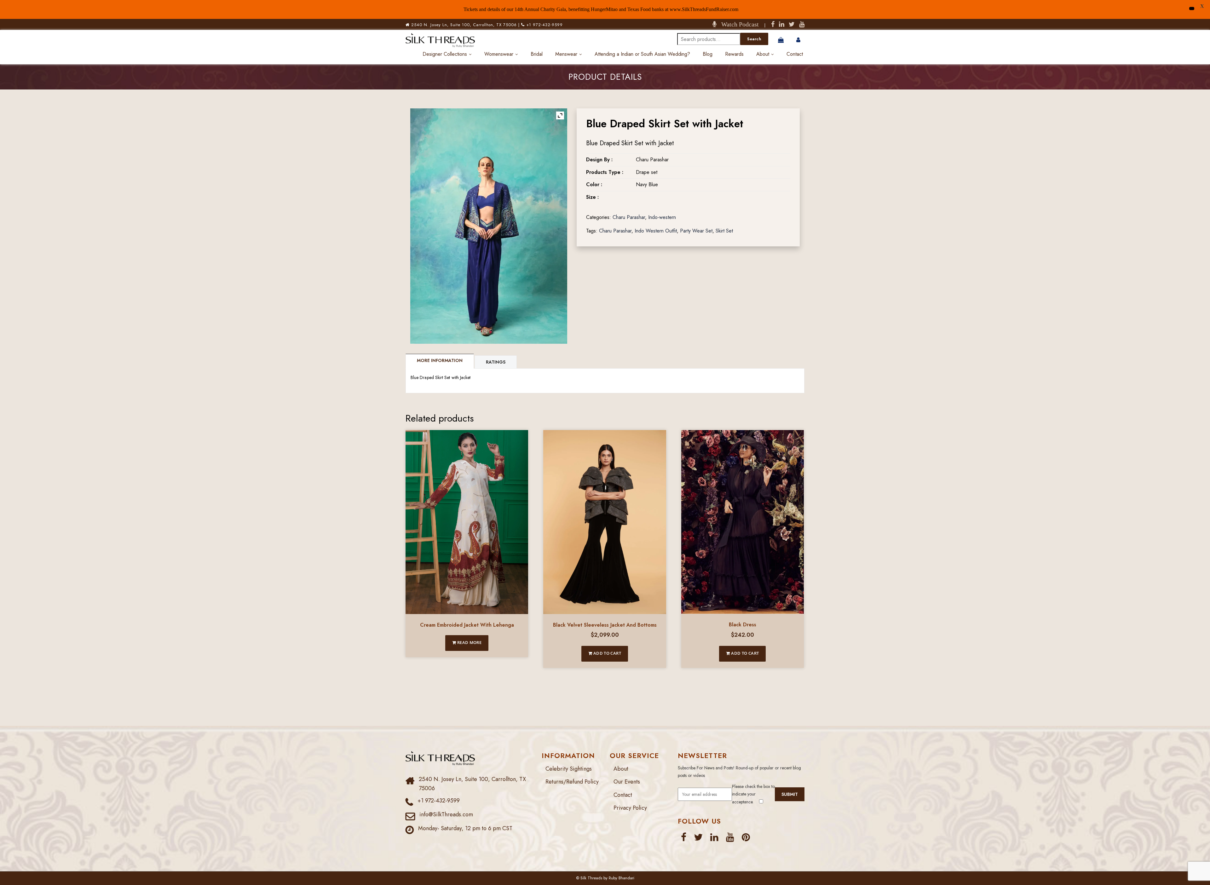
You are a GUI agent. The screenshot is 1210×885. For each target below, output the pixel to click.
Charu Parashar (629, 217)
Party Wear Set (696, 230)
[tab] (440, 361)
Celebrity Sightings (568, 769)
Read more (468, 642)
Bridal (537, 54)
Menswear (566, 54)
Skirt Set (724, 230)
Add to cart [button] (606, 653)
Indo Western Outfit (656, 230)
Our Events (627, 782)
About (762, 54)
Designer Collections (445, 54)
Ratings (495, 362)
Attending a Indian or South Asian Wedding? (642, 54)
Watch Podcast (738, 24)
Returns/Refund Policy (572, 782)
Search (754, 39)
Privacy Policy (630, 808)
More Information (440, 360)
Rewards (734, 54)
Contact (794, 54)
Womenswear (498, 54)
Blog (707, 54)
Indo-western (662, 217)
